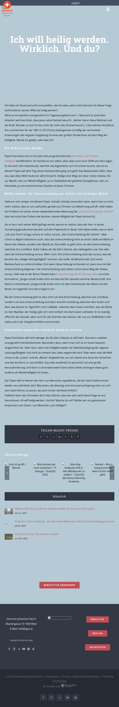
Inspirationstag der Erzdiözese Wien (77, 274)
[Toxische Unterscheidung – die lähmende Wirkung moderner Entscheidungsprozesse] (9, 523)
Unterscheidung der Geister (95, 211)
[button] (7, 473)
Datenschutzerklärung (86, 676)
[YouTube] (23, 649)
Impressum (53, 676)
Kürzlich (59, 496)
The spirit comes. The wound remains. (37, 534)
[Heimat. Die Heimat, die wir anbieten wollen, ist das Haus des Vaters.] (9, 511)
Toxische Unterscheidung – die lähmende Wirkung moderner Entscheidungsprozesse (64, 521)
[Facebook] (9, 649)
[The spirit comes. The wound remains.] (9, 536)
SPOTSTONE (60, 681)
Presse (66, 676)
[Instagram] (14, 649)
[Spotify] (28, 649)
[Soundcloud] (19, 649)
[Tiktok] (33, 649)
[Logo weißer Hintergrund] (7, 2)
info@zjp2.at (25, 628)
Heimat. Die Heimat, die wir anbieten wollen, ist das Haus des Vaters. (55, 508)
